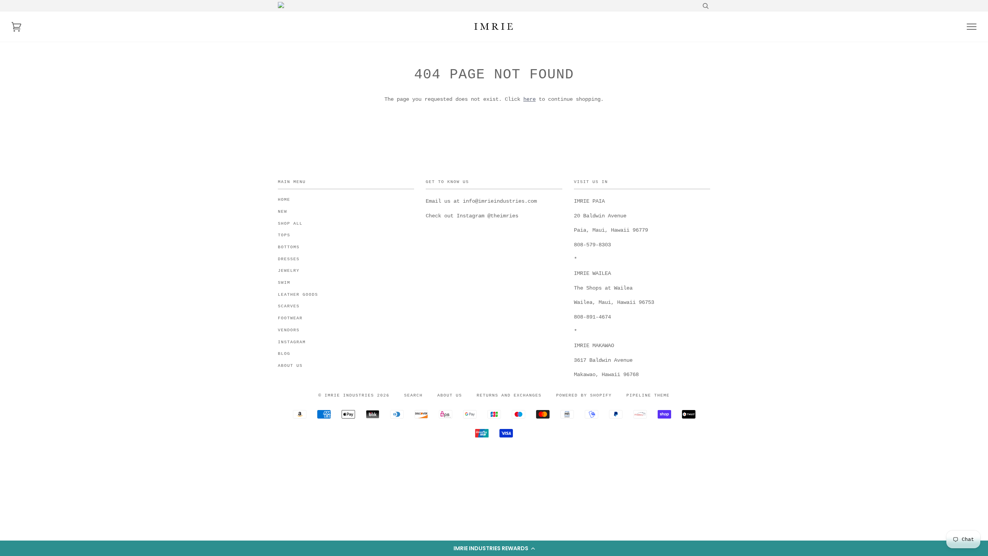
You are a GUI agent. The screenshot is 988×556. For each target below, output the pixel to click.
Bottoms (288, 247)
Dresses (288, 259)
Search (413, 395)
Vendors (288, 330)
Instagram (292, 342)
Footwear (290, 318)
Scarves (288, 306)
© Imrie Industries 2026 (353, 395)
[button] (494, 548)
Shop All (290, 223)
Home (284, 199)
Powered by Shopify (584, 395)
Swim (284, 282)
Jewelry (288, 270)
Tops (284, 235)
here (529, 99)
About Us (290, 365)
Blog (284, 353)
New (282, 211)
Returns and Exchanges (509, 395)
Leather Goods (298, 294)
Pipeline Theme (648, 395)
